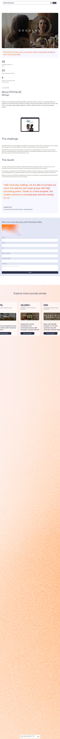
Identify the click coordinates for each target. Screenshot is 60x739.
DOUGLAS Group (28, 209)
